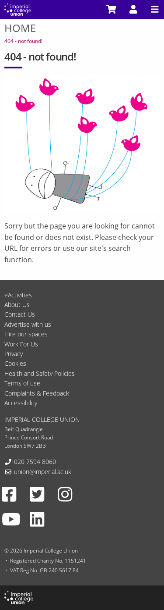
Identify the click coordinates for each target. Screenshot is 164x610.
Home (20, 28)
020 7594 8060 (35, 461)
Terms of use (22, 383)
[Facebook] (9, 493)
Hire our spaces (26, 334)
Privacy (13, 354)
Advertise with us (27, 324)
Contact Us (19, 314)
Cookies (15, 363)
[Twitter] (37, 493)
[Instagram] (65, 493)
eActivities (18, 295)
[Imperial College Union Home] (17, 9)
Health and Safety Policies (39, 373)
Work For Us (21, 344)
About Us (17, 304)
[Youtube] (11, 519)
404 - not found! (23, 41)
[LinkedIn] (37, 519)
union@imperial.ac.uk (42, 471)
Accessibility (20, 403)
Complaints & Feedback (36, 393)
